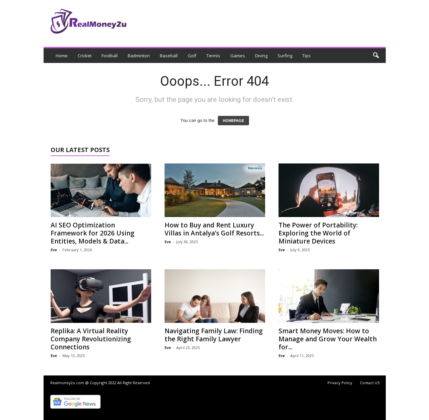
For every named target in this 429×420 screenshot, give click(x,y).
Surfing (285, 56)
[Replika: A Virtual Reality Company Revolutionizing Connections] (101, 296)
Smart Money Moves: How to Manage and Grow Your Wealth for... (328, 339)
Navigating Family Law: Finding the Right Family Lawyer (214, 335)
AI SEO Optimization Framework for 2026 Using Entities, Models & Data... (92, 233)
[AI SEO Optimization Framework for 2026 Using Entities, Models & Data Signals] (101, 190)
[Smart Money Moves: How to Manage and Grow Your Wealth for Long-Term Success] (329, 296)
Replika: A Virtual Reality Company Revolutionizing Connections (91, 339)
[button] (375, 55)
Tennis (213, 56)
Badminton (139, 56)
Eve (54, 249)
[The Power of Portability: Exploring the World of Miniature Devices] (329, 190)
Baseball (169, 56)
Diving (261, 56)
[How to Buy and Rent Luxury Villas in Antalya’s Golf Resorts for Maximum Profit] (215, 190)
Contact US (369, 382)
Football (110, 56)
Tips (306, 56)
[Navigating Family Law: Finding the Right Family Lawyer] (215, 296)
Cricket (84, 56)
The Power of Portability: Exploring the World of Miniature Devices (318, 233)
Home (62, 56)
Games (237, 56)
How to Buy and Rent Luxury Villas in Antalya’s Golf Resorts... (214, 229)
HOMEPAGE (233, 121)
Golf (192, 56)
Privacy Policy (339, 382)
